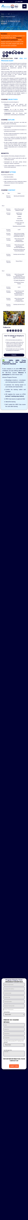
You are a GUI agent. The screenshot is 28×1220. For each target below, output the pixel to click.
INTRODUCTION (7, 58)
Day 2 (23, 304)
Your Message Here (8, 1050)
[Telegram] (13, 52)
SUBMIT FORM (14, 1066)
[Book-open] (21, 331)
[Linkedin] (7, 52)
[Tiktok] (13, 331)
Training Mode (7, 1012)
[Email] (16, 52)
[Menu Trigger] (24, 6)
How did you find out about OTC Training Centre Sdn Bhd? (14, 1041)
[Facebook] (3, 52)
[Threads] (3, 55)
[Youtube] (18, 331)
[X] (22, 52)
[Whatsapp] (10, 52)
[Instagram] (19, 52)
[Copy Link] (7, 55)
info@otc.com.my (7, 3)
